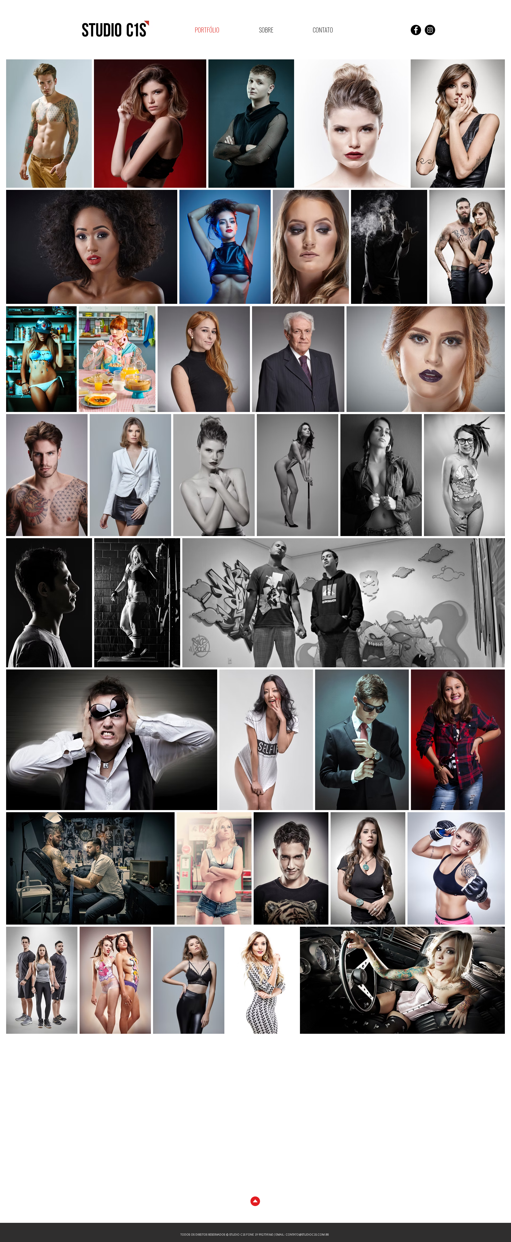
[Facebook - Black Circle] (416, 30)
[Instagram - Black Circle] (430, 30)
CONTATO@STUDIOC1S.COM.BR (307, 1234)
